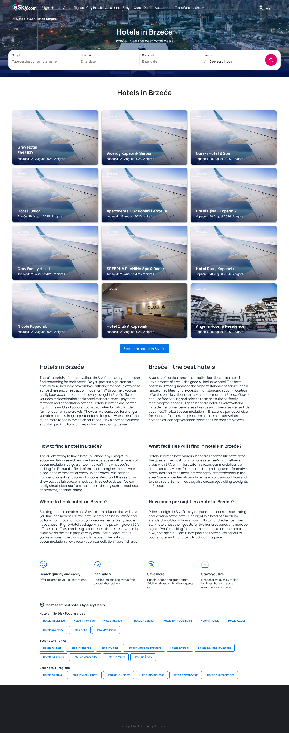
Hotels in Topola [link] (210, 620)
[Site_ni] (214, 697)
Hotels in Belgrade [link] (54, 620)
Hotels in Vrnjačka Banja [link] (177, 620)
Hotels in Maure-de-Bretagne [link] (144, 647)
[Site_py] (252, 697)
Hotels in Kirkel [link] (52, 647)
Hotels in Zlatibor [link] (144, 620)
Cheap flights (73, 7)
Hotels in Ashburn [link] (53, 657)
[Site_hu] (151, 697)
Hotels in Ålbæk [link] (143, 657)
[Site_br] (36, 697)
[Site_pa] (189, 697)
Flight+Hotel (51, 7)
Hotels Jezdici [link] (236, 620)
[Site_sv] (201, 697)
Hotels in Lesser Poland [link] (220, 675)
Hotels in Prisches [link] (80, 647)
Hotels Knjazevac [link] (53, 630)
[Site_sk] (138, 697)
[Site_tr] (100, 697)
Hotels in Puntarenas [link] (151, 675)
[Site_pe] (87, 697)
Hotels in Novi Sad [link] (84, 620)
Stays (126, 7)
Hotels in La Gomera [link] (119, 675)
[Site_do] (176, 697)
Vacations (112, 7)
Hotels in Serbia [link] (52, 675)
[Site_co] (163, 697)
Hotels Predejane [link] (106, 630)
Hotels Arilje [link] (80, 630)
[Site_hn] (240, 697)
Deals (147, 7)
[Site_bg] (62, 697)
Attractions (163, 7)
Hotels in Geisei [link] (109, 647)
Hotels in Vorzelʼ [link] (179, 647)
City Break (94, 7)
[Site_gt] (227, 697)
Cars (137, 7)
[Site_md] (125, 697)
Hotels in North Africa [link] (185, 675)
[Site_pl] (75, 697)
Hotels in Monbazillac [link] (85, 657)
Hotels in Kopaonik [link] (114, 620)
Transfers (182, 7)
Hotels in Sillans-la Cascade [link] (214, 647)
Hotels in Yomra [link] (116, 657)
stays (30, 19)
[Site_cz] (113, 697)
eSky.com (17, 19)
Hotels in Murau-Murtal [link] (84, 675)
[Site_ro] (49, 697)
